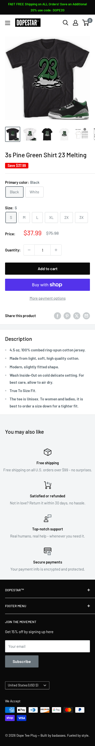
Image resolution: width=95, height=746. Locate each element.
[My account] (75, 22)
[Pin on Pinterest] (67, 315)
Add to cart (48, 268)
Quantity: (13, 250)
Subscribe (22, 661)
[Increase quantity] (56, 250)
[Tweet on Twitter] (76, 315)
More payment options (48, 298)
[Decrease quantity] (29, 250)
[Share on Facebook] (57, 315)
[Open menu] (7, 23)
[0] (86, 23)
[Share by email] (86, 315)
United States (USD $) (23, 685)
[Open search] (65, 22)
